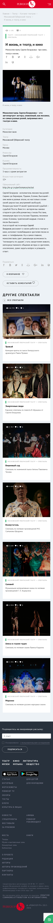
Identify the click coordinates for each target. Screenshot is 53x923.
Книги (29, 835)
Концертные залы (9, 845)
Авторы (6, 863)
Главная (6, 13)
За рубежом (8, 827)
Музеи (6, 764)
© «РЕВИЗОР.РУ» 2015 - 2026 (37, 906)
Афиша (30, 815)
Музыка (18, 764)
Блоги (5, 803)
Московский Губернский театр (17, 16)
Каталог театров (27, 13)
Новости (7, 815)
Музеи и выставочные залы (12, 842)
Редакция (7, 859)
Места (5, 835)
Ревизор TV (8, 791)
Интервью (7, 783)
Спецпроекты (9, 819)
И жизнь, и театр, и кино (15, 19)
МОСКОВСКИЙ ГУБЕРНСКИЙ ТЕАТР (29, 35)
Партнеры (7, 871)
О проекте (7, 855)
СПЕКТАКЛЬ (12, 37)
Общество (32, 764)
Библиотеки (7, 848)
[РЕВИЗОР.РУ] (26, 4)
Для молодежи (34, 783)
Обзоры (6, 795)
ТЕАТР (10, 35)
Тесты (5, 799)
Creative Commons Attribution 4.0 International (26, 896)
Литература (30, 760)
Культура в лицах (12, 807)
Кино (16, 760)
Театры (5, 839)
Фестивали (8, 823)
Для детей (32, 779)
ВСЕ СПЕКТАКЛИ (15, 300)
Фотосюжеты (9, 787)
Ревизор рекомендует (33, 820)
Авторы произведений (12, 867)
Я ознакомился (12, 743)
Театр (15, 13)
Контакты (7, 875)
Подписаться (15, 749)
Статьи (6, 779)
